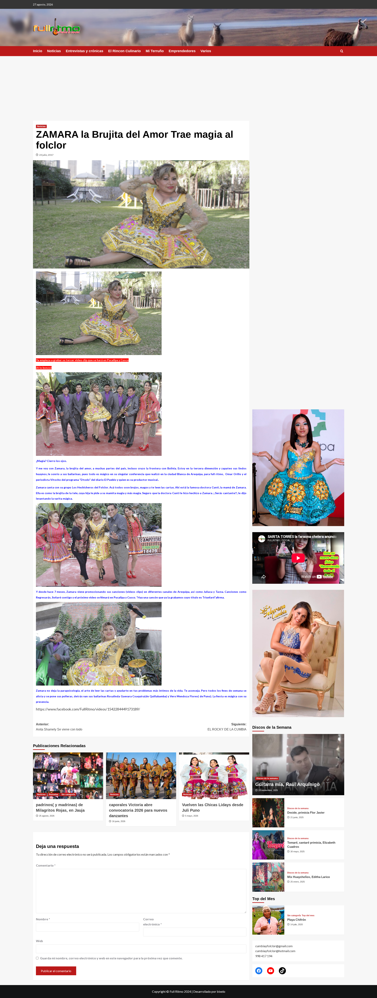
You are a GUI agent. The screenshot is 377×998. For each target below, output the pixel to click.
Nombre (43, 919)
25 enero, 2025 (297, 882)
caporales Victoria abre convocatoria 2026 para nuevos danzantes (138, 810)
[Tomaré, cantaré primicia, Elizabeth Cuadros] (268, 845)
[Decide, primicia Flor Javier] (268, 812)
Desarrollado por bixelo (209, 991)
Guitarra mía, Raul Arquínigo (287, 784)
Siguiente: (227, 727)
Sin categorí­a (68, 794)
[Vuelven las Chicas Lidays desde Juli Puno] (214, 775)
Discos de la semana (267, 778)
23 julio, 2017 (46, 154)
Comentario (46, 865)
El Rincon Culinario (124, 51)
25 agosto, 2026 (46, 816)
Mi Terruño (155, 51)
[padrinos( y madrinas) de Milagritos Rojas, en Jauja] (68, 775)
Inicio (37, 51)
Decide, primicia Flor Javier (306, 812)
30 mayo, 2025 (297, 851)
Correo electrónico (152, 921)
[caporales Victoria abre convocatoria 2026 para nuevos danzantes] (141, 775)
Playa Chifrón (296, 919)
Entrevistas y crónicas (84, 51)
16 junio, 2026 (118, 821)
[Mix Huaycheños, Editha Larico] (268, 877)
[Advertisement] (188, 85)
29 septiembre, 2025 (268, 790)
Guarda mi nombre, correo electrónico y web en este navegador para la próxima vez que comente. (111, 958)
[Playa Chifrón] (268, 920)
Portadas (53, 794)
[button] (341, 51)
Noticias (54, 51)
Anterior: (59, 727)
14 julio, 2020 (296, 924)
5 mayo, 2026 (191, 816)
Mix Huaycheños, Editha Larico (308, 877)
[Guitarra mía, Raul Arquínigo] (298, 764)
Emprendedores (182, 51)
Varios (205, 51)
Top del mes (308, 915)
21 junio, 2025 (297, 817)
